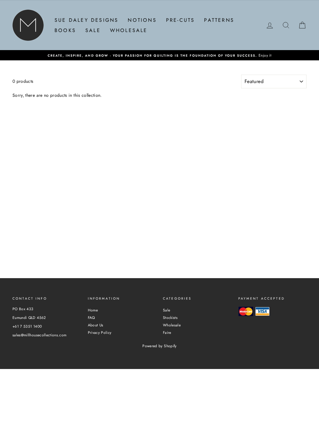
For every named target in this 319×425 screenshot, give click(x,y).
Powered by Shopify (159, 346)
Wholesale (129, 30)
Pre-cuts (180, 20)
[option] (159, 55)
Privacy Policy (100, 332)
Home (93, 310)
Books (65, 30)
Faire (167, 332)
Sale (93, 30)
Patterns (219, 20)
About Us (95, 325)
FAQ (91, 317)
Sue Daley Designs (86, 20)
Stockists (170, 317)
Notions (142, 20)
